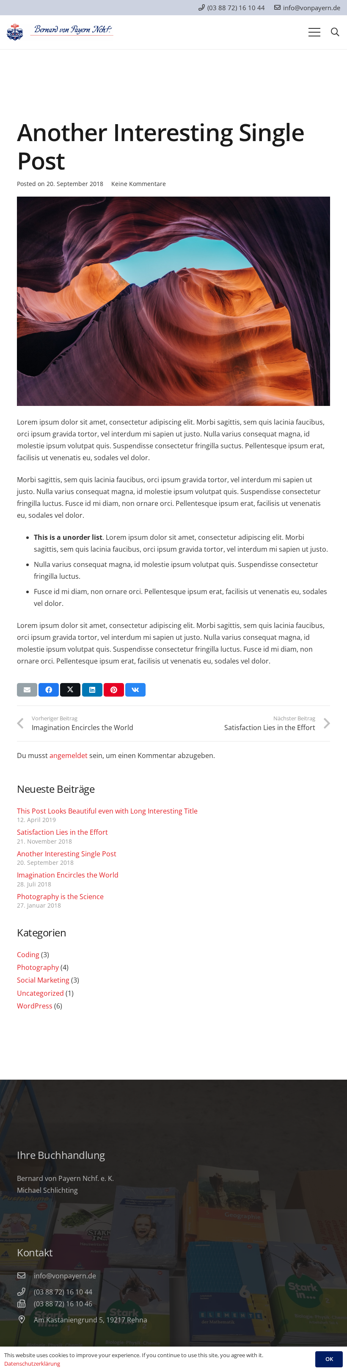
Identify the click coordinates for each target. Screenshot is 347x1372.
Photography (38, 967)
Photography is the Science (60, 896)
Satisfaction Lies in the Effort (62, 832)
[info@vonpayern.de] (25, 1276)
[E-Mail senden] (27, 690)
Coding (28, 954)
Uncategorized (40, 993)
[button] (335, 32)
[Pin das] (114, 690)
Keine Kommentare (138, 184)
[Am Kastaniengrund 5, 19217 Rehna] (25, 1320)
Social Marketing (43, 980)
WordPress (34, 1006)
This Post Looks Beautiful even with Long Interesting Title (107, 811)
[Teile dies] (49, 690)
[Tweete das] (70, 690)
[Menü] (314, 32)
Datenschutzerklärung (32, 1363)
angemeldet (69, 755)
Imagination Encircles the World (67, 875)
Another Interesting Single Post (66, 853)
